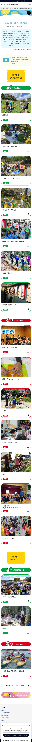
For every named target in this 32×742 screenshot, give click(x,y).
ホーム (2, 8)
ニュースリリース (5, 722)
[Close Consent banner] (29, 724)
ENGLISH (21, 1)
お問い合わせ (29, 1)
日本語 (17, 1)
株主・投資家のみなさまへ (6, 715)
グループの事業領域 (5, 712)
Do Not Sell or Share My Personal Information (16, 735)
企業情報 (3, 710)
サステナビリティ (9, 8)
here (10, 730)
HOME (3, 707)
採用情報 (3, 720)
